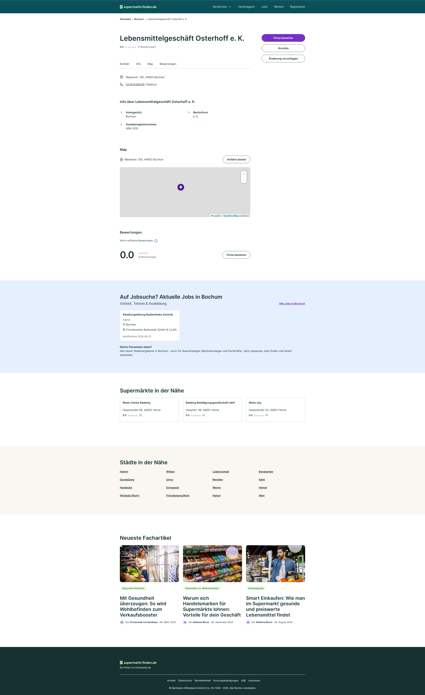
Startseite (125, 19)
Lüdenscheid (220, 471)
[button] (180, 188)
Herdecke (126, 487)
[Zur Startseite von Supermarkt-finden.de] (138, 7)
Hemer (263, 487)
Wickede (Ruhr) (129, 495)
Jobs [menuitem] (264, 6)
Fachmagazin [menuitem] (246, 6)
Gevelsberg (127, 479)
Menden (217, 479)
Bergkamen (266, 471)
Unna (169, 479)
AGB (243, 680)
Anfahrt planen (236, 159)
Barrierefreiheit (203, 680)
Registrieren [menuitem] (297, 6)
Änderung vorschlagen (283, 58)
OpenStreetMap (231, 215)
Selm (262, 479)
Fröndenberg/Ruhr (178, 495)
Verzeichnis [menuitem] (219, 6)
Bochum (139, 19)
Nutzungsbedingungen (225, 680)
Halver (216, 495)
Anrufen (283, 48)
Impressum (254, 680)
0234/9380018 (135, 84)
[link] (150, 325)
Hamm (124, 471)
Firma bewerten (236, 254)
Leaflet (216, 215)
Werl (261, 495)
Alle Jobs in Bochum (292, 303)
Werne (216, 487)
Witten (170, 471)
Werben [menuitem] (279, 6)
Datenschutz (185, 680)
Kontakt (171, 680)
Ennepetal (172, 487)
